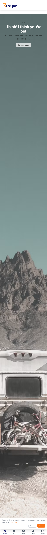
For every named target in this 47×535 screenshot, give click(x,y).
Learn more (13, 522)
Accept (41, 526)
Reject (32, 526)
